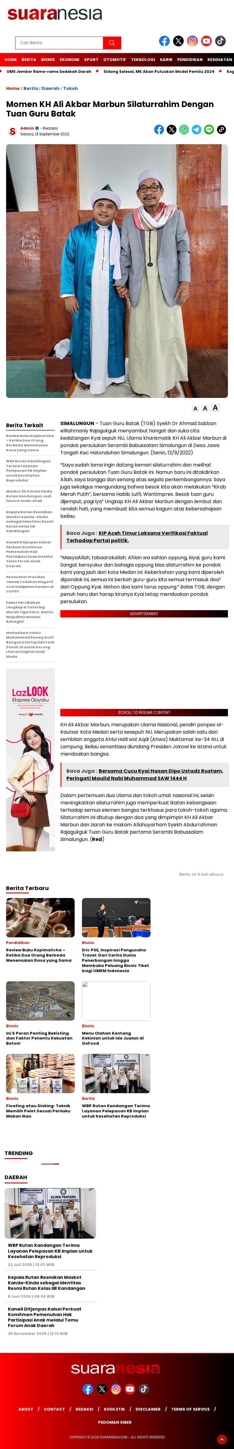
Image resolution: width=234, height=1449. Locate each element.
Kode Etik (114, 1409)
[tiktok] (221, 45)
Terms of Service (190, 1409)
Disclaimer (148, 1409)
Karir (166, 60)
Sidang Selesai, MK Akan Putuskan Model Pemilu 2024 (159, 71)
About (25, 1409)
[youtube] (207, 45)
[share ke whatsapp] (185, 133)
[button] (195, 408)
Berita (29, 60)
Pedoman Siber (115, 1422)
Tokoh (70, 88)
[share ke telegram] (198, 133)
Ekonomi (69, 60)
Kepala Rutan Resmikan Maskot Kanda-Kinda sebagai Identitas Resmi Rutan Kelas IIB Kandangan (46, 1282)
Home (11, 60)
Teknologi (143, 60)
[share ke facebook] (160, 133)
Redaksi (84, 1409)
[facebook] (165, 45)
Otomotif (114, 60)
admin (27, 128)
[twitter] (179, 45)
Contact (54, 1409)
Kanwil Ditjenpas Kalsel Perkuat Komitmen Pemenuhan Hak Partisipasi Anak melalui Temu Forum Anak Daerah (44, 1317)
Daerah (50, 88)
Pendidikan (190, 60)
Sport (91, 60)
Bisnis (48, 60)
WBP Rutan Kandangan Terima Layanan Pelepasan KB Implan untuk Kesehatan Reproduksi (50, 1250)
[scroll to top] (222, 1439)
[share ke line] (210, 133)
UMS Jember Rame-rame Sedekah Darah (49, 71)
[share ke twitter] (173, 133)
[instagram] (193, 45)
